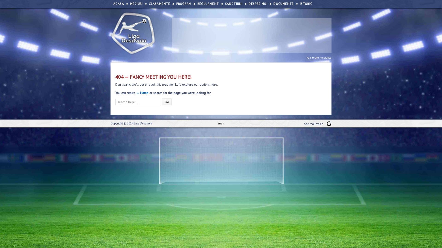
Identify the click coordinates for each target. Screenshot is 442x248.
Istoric (306, 4)
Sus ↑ (221, 123)
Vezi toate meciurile (319, 57)
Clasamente (159, 4)
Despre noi (258, 4)
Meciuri (136, 4)
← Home (142, 93)
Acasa (118, 4)
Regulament (208, 4)
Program (184, 4)
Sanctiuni (234, 4)
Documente (283, 4)
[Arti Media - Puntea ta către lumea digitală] (329, 123)
